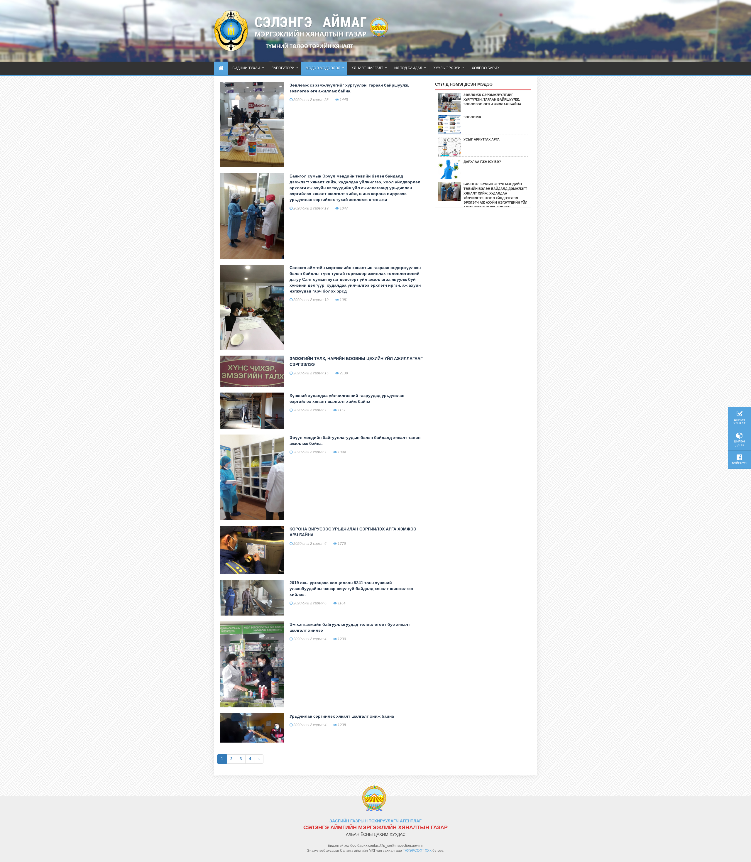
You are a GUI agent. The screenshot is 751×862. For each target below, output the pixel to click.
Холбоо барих (486, 68)
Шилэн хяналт (739, 421)
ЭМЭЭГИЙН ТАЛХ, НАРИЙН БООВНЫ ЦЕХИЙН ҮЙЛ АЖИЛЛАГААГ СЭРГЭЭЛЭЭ (356, 361)
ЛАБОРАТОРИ (283, 68)
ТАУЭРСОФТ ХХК (417, 851)
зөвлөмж (472, 117)
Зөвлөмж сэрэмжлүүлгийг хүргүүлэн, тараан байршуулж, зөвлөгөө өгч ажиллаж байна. (349, 88)
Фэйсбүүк (739, 463)
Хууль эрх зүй (447, 68)
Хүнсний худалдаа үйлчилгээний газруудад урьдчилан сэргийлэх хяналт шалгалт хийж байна (347, 398)
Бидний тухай (246, 68)
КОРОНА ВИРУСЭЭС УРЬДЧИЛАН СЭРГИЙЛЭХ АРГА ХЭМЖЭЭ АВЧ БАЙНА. (353, 532)
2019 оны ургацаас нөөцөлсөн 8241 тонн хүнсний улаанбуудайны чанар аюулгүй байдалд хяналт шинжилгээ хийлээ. (351, 588)
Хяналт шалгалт (367, 68)
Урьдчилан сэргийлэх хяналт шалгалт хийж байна (342, 716)
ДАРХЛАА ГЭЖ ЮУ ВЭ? (482, 161)
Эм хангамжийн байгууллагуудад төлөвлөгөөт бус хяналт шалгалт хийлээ (350, 627)
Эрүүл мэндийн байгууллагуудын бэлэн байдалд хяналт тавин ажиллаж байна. (355, 440)
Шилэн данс (739, 443)
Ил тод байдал (408, 68)
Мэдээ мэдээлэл (323, 68)
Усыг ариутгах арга (482, 139)
